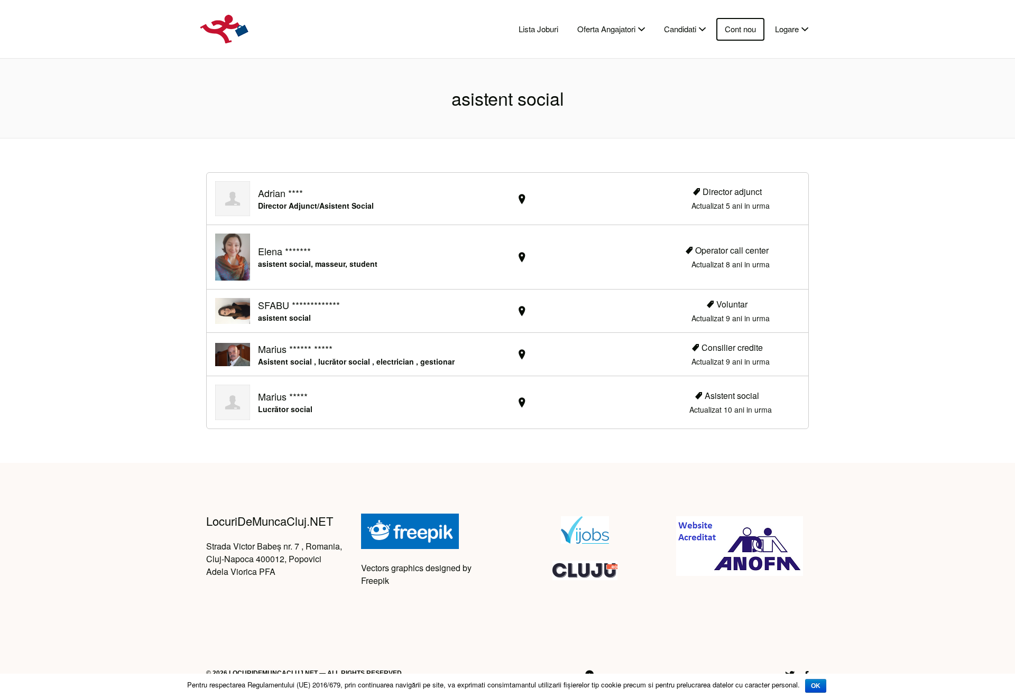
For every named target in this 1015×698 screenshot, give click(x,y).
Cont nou (740, 28)
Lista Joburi (538, 28)
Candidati (680, 28)
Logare (787, 28)
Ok (815, 686)
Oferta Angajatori (606, 28)
